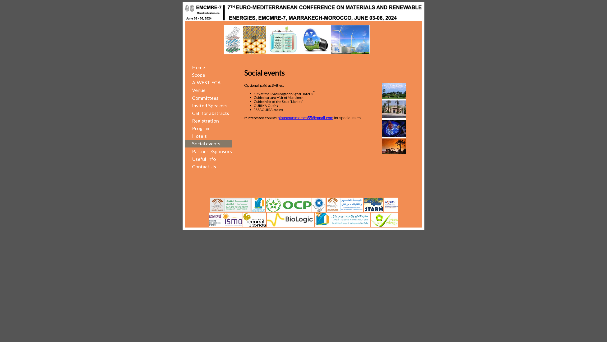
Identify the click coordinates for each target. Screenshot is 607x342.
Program (201, 128)
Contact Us (204, 166)
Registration (205, 121)
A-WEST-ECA (206, 82)
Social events (206, 143)
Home (198, 67)
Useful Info (204, 159)
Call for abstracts (210, 113)
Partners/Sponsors (212, 151)
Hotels (199, 136)
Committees (205, 98)
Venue (199, 90)
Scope (198, 75)
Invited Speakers (209, 105)
